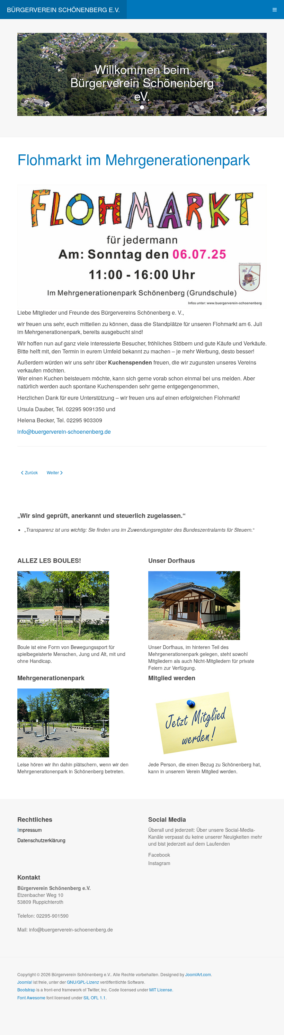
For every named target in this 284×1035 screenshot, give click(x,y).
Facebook (159, 854)
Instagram (159, 863)
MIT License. (161, 989)
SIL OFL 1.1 (94, 997)
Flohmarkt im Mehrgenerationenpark (133, 158)
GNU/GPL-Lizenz (83, 982)
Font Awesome (31, 997)
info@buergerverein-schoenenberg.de (64, 431)
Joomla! (24, 982)
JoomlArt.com (198, 974)
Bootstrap (26, 989)
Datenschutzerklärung (41, 840)
